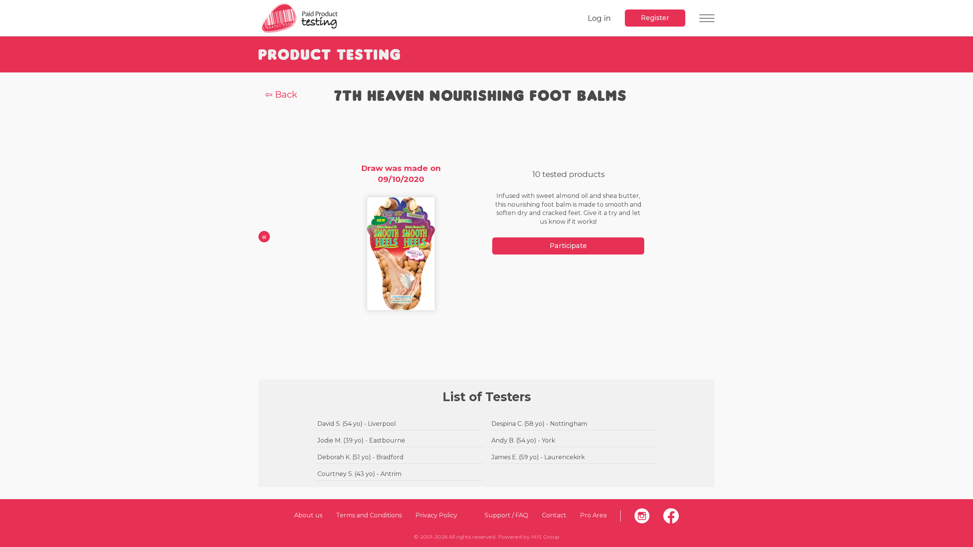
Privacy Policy (436, 515)
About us (308, 515)
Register (655, 18)
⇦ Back (281, 94)
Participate (568, 246)
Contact (554, 515)
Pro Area (593, 515)
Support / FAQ (506, 515)
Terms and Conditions (369, 515)
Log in (599, 18)
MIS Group (545, 537)
